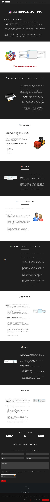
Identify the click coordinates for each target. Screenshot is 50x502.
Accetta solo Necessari (36, 499)
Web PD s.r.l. (25, 486)
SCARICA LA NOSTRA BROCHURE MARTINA (26, 66)
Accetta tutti (45, 499)
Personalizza (26, 499)
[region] (25, 497)
